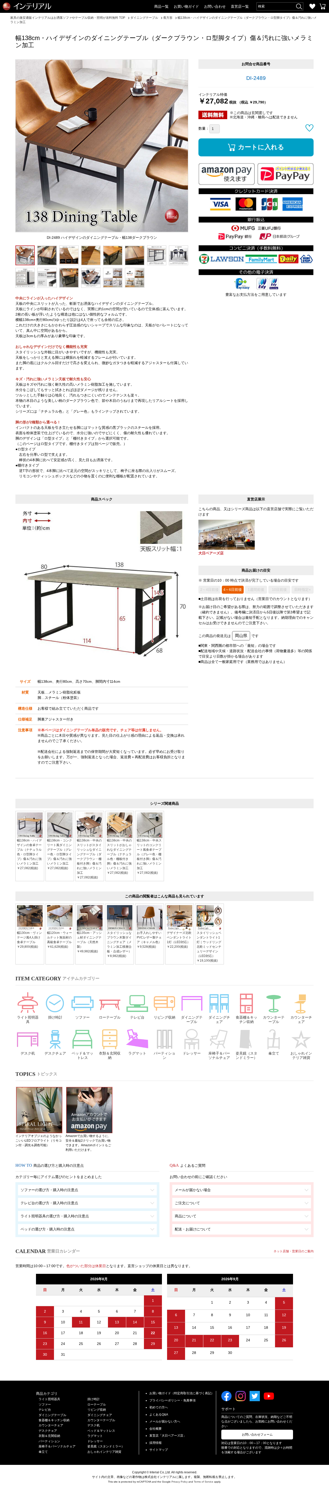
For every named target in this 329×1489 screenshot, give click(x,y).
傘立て (273, 1053)
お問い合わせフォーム (257, 1434)
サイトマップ (158, 1450)
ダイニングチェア (219, 1019)
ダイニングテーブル (192, 1019)
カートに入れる (261, 146)
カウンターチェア (301, 1019)
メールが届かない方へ (164, 1421)
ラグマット (137, 1053)
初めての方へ (158, 1407)
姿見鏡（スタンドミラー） (246, 1055)
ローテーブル (110, 1017)
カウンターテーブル (274, 1019)
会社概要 (155, 1428)
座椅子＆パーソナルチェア (219, 1055)
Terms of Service (203, 1481)
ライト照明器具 (28, 1019)
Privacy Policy (179, 1481)
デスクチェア (55, 1053)
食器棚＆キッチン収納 (246, 1019)
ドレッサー (192, 1053)
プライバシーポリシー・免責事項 (172, 1400)
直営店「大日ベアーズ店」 (167, 1435)
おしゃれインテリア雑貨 (301, 1055)
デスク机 (28, 1053)
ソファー (82, 1017)
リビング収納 (164, 1017)
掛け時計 (55, 1017)
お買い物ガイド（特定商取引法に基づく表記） (181, 1393)
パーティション (164, 1055)
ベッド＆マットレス (82, 1055)
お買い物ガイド (186, 6)
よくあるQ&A (158, 1414)
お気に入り (312, 6)
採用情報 (155, 1443)
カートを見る (322, 6)
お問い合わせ (215, 6)
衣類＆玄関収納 (110, 1055)
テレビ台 (137, 1017)
